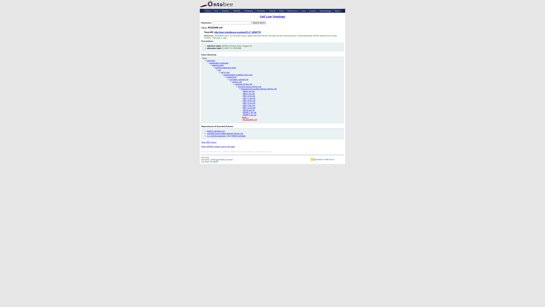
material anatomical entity (225, 68)
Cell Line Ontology (272, 16)
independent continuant (218, 63)
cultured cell (231, 77)
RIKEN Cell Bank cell (216, 131)
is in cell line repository (216, 136)
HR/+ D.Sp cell (249, 101)
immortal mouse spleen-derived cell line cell (258, 89)
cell (219, 70)
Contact (312, 11)
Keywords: (206, 23)
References (292, 11)
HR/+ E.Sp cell (249, 103)
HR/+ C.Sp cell (249, 98)
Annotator (261, 11)
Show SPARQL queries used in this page (218, 147)
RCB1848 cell (250, 120)
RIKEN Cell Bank (238, 136)
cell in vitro (225, 72)
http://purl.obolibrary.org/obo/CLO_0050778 (237, 32)
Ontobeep (248, 11)
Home (208, 11)
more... (245, 117)
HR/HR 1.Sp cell (249, 112)
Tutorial (272, 11)
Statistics (226, 11)
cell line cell (237, 82)
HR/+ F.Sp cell (249, 105)
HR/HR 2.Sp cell (249, 115)
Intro (216, 11)
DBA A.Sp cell (248, 91)
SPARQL (237, 11)
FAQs (281, 11)
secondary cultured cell (238, 79)
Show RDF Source (208, 142)
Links (303, 11)
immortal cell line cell (243, 84)
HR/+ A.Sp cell (249, 96)
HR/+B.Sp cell (249, 110)
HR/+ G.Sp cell (249, 108)
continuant (211, 61)
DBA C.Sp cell (249, 94)
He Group (205, 157)
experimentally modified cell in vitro (238, 75)
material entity (218, 65)
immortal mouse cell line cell (249, 87)
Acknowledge (325, 11)
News (337, 11)
